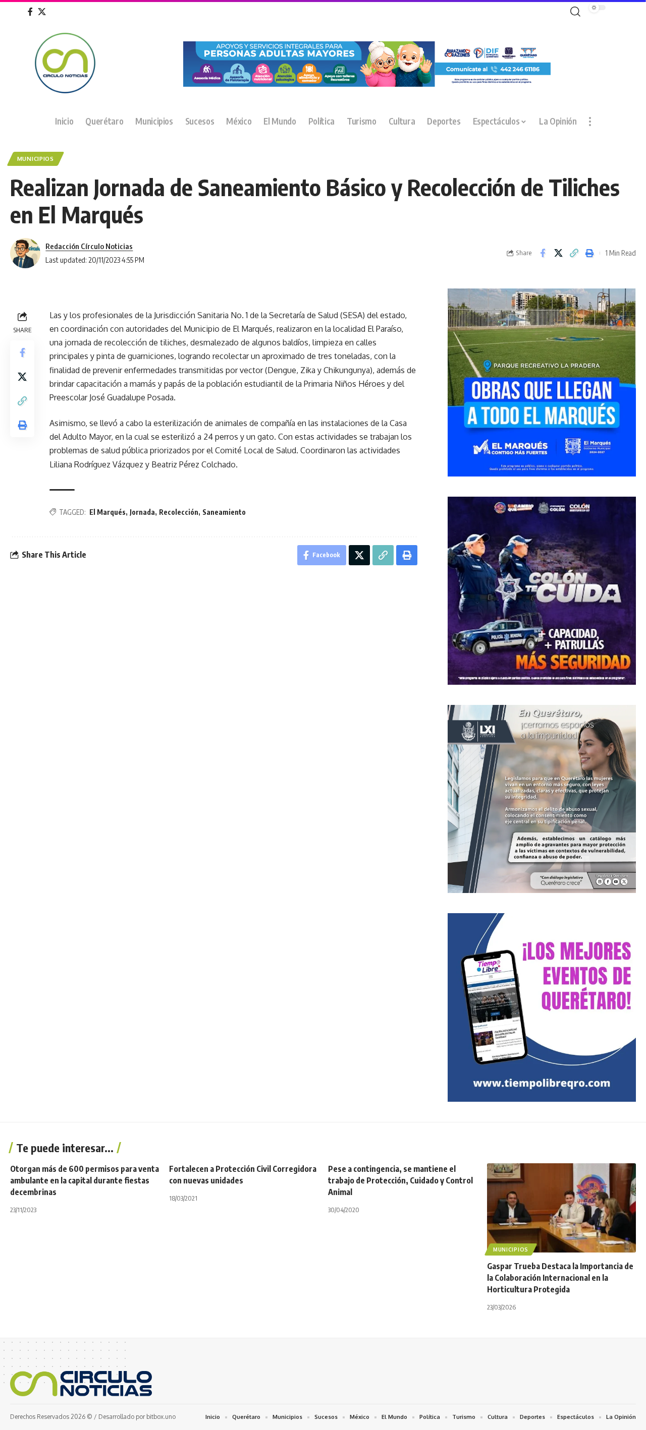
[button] (573, 12)
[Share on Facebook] (542, 253)
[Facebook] (30, 12)
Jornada (142, 512)
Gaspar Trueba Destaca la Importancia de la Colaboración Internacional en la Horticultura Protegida (560, 1277)
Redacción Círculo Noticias (89, 246)
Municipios (35, 158)
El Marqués (107, 512)
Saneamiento (224, 512)
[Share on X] (558, 253)
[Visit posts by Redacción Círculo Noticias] (25, 253)
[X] (41, 12)
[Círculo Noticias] (81, 1383)
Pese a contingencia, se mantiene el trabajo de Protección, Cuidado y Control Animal (400, 1180)
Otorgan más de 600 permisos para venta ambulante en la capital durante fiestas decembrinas (84, 1180)
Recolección (178, 512)
